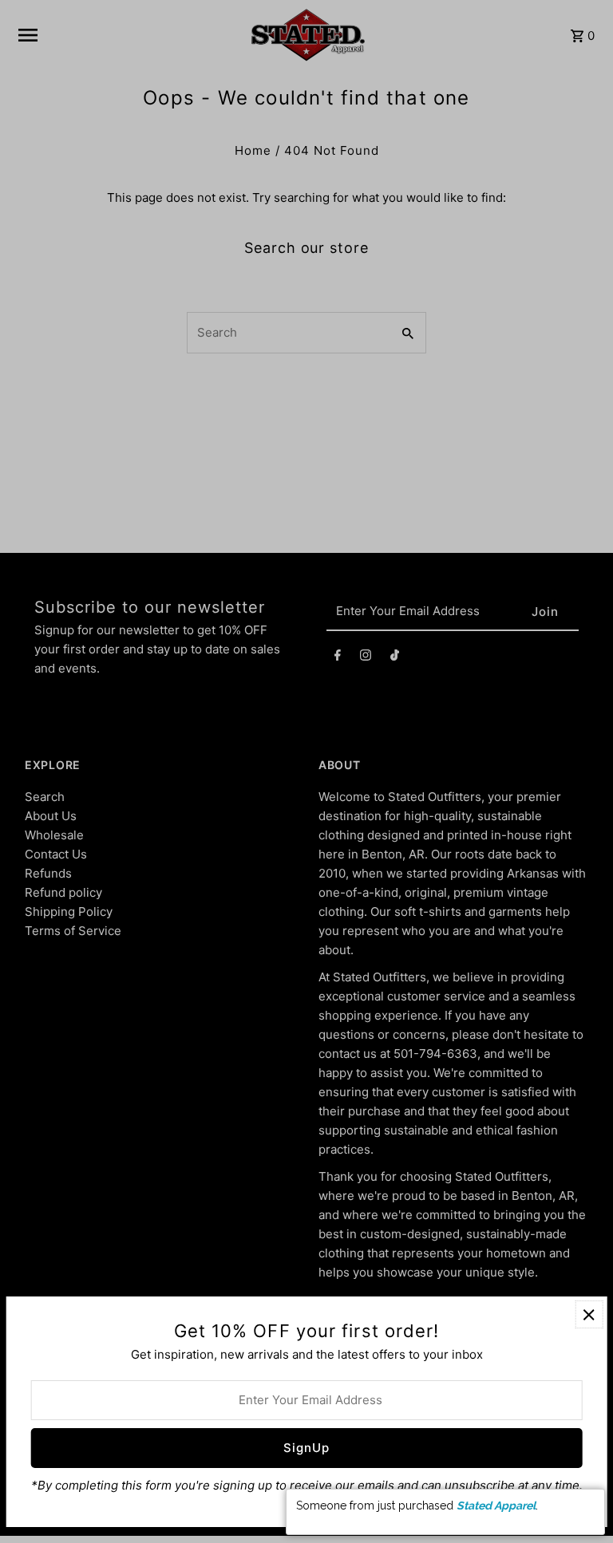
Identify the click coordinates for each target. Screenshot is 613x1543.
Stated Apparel (496, 1505)
